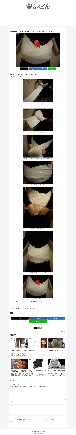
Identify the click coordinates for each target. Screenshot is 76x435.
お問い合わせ (42, 431)
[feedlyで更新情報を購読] (38, 328)
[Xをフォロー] (35, 328)
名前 (12, 401)
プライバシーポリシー (35, 431)
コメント (13, 388)
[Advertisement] (38, 18)
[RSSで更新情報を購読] (40, 328)
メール (12, 405)
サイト (11, 409)
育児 (12, 313)
